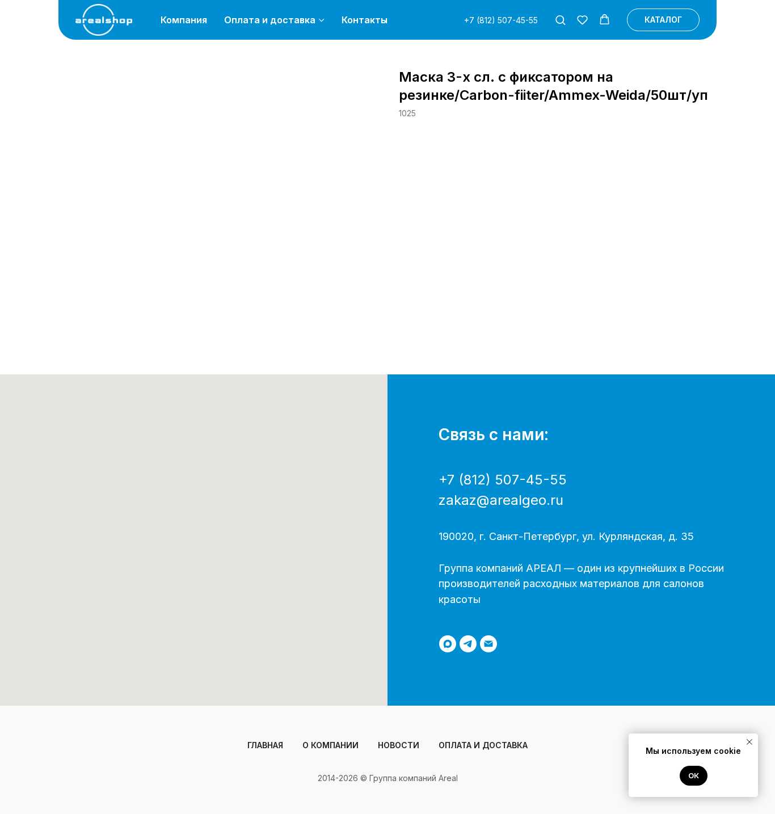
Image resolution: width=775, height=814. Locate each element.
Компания (184, 20)
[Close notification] (749, 742)
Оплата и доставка (269, 20)
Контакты (364, 20)
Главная (265, 745)
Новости (398, 745)
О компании (330, 745)
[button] (560, 19)
